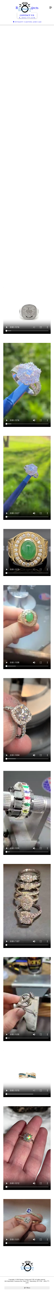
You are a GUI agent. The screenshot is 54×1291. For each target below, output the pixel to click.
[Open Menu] (50, 8)
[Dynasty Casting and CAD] (24, 7)
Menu (28, 1288)
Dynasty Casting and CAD (28, 22)
